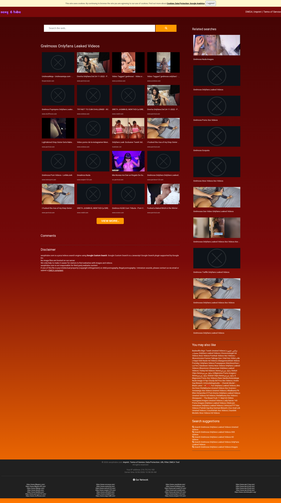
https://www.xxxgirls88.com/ (105, 496)
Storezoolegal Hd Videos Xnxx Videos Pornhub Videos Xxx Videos (214, 354)
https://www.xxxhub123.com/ (105, 488)
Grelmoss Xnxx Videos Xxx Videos (208, 181)
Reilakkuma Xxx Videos (227, 395)
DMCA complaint (56, 270)
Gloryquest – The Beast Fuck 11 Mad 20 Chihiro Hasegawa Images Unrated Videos (213, 399)
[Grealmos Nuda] (93, 171)
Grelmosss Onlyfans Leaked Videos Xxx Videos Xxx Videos (219, 241)
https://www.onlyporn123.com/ (175, 496)
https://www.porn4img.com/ (245, 490)
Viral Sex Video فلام (231, 358)
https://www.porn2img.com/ (245, 486)
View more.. (110, 220)
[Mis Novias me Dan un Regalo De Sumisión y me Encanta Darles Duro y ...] (128, 171)
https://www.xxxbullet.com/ (105, 486)
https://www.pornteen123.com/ (175, 492)
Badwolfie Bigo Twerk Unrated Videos (208, 350)
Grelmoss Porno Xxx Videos (205, 120)
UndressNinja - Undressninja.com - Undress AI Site (63, 76)
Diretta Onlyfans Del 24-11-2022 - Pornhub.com (97, 76)
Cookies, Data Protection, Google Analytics (186, 3)
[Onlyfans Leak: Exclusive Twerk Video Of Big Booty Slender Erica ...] (128, 138)
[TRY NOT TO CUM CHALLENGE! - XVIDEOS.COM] (93, 105)
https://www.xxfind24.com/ (105, 492)
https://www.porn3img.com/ (245, 488)
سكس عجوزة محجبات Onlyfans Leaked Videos (214, 351)
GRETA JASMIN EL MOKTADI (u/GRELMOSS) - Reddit (99, 208)
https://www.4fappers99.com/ (36, 486)
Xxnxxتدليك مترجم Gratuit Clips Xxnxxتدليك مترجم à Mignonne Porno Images (214, 371)
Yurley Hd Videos (207, 370)
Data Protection (153, 462)
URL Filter (164, 462)
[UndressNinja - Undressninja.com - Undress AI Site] (58, 72)
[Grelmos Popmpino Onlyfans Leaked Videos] (58, 105)
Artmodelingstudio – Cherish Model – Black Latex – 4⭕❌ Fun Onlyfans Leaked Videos (214, 384)
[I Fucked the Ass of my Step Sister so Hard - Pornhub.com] (58, 203)
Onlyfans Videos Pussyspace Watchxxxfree (219, 363)
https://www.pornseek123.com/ (175, 488)
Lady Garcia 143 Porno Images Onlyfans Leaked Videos (214, 401)
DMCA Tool (174, 462)
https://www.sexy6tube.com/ (175, 484)
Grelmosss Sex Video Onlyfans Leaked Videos (213, 211)
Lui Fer (195, 365)
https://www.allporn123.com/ (175, 494)
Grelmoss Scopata (201, 150)
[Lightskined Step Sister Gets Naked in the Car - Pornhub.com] (58, 138)
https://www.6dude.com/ (35, 490)
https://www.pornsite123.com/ (35, 494)
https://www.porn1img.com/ (245, 484)
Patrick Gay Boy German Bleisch (213, 408)
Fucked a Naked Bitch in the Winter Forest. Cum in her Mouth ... (174, 208)
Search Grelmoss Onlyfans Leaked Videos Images (216, 447)
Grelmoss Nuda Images (203, 59)
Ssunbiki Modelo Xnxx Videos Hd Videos (214, 411)
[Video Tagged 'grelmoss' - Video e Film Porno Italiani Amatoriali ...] (128, 72)
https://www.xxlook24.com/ (105, 494)
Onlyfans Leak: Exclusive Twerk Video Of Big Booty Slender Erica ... (140, 142)
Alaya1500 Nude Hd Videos (205, 360)
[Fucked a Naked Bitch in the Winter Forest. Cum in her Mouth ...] (163, 203)
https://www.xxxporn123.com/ (105, 490)
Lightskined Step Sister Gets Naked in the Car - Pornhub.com (68, 142)
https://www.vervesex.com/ (105, 484)
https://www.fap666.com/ (35, 492)
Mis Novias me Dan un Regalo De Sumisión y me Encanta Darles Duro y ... (143, 175)
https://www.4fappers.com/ (35, 484)
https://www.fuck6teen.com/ (175, 486)
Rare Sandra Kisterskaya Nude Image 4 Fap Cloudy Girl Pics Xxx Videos (215, 379)
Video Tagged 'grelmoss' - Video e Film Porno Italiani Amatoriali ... (140, 76)
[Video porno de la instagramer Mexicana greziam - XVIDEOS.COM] (93, 138)
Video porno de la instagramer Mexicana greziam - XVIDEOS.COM (105, 142)
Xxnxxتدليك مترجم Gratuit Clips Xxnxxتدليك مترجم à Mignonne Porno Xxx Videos (214, 376)
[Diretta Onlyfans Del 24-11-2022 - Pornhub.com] (93, 72)
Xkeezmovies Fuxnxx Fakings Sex (207, 358)
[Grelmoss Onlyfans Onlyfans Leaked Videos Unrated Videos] (163, 171)
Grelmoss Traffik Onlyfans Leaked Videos (211, 272)
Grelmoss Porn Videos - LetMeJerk (57, 175)
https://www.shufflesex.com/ (36, 496)
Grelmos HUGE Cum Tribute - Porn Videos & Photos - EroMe (138, 208)
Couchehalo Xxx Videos (217, 410)
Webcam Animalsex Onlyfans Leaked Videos (213, 404)
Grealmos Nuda (83, 175)
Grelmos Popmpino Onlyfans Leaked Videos (61, 109)
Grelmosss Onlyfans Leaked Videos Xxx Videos (213, 302)
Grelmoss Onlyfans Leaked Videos (208, 89)
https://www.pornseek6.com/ (175, 490)
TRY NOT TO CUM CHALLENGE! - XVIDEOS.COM (97, 109)
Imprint (257, 11)
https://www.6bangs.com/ (35, 488)
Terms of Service (272, 11)
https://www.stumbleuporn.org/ (245, 492)
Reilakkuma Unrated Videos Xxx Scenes (218, 388)
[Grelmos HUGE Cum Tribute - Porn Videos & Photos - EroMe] (128, 203)
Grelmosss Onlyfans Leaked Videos (208, 333)
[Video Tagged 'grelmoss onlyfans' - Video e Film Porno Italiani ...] (163, 72)
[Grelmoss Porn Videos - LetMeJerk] (58, 171)
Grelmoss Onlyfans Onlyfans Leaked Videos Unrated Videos (173, 175)
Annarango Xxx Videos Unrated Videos (209, 390)
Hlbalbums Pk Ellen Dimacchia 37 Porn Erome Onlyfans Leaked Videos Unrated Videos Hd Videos (216, 393)
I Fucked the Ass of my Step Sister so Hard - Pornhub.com (67, 208)
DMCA (248, 11)
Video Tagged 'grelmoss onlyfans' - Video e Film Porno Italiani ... (175, 76)
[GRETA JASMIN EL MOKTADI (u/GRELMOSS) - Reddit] (93, 203)
